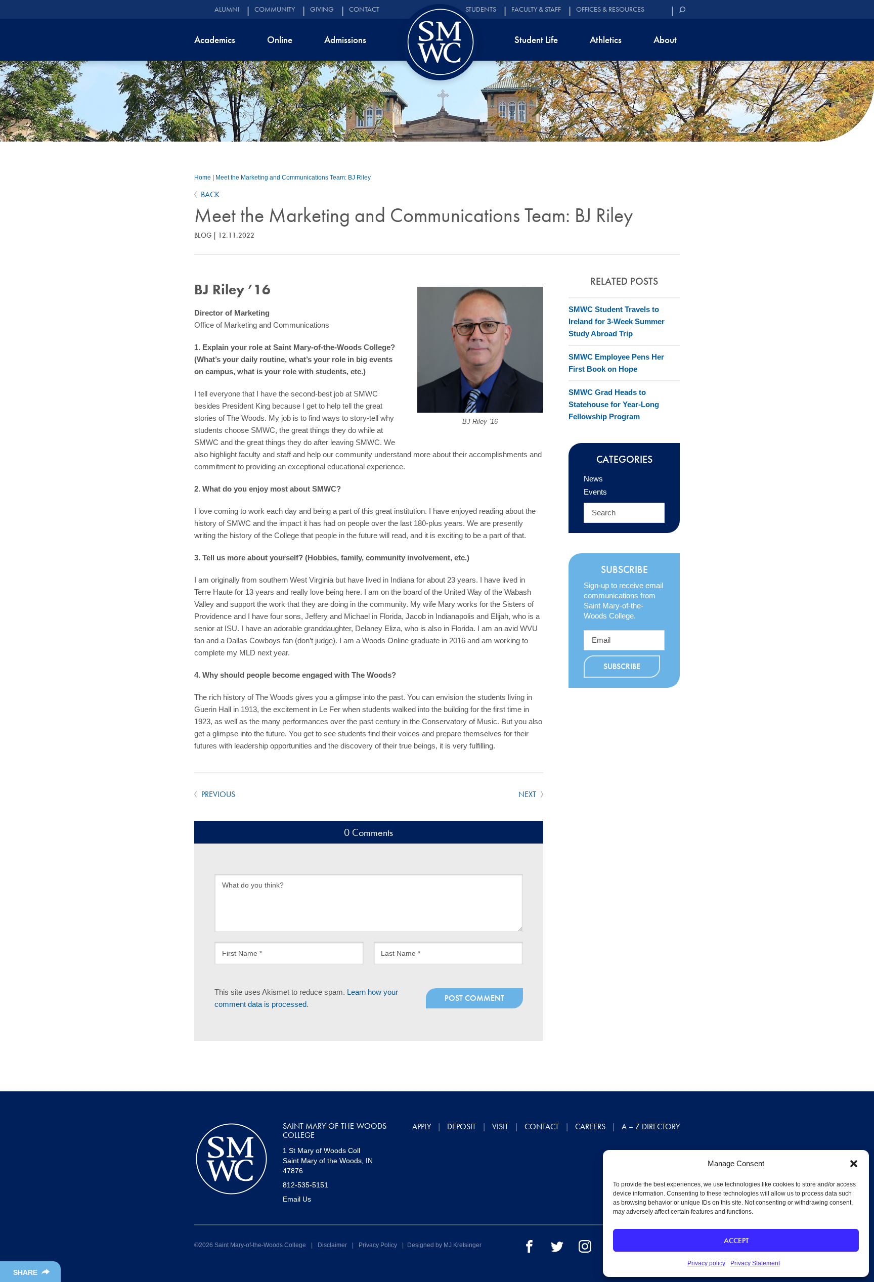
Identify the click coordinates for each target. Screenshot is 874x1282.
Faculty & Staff (536, 9)
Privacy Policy (378, 1245)
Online (279, 39)
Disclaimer (332, 1245)
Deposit (461, 1126)
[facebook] (529, 1245)
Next (528, 794)
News (593, 478)
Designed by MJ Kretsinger (444, 1245)
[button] (854, 1164)
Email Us (297, 1199)
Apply (421, 1126)
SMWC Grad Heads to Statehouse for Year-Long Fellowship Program (614, 404)
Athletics (606, 39)
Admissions (345, 39)
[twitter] (557, 1245)
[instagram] (585, 1245)
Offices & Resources (610, 9)
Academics (214, 39)
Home (202, 177)
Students (480, 9)
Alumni (226, 9)
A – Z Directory (651, 1126)
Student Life (536, 39)
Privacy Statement (755, 1263)
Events (595, 492)
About (665, 39)
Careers (590, 1126)
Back (210, 194)
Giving (322, 9)
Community (274, 9)
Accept (736, 1240)
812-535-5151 (305, 1185)
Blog (202, 235)
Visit (500, 1126)
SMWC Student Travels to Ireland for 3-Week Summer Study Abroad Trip (617, 321)
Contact (364, 9)
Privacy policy (706, 1263)
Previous (217, 794)
